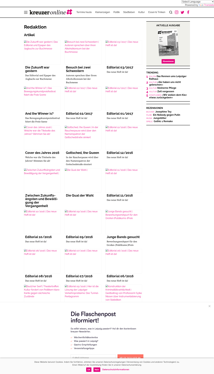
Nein (97, 369)
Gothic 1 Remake (159, 121)
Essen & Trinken (156, 12)
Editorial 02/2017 (79, 113)
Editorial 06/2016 (120, 276)
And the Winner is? (39, 113)
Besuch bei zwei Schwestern (78, 69)
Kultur (141, 12)
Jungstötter (156, 118)
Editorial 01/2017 (120, 113)
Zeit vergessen (161, 91)
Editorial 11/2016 (120, 195)
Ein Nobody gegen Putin (163, 115)
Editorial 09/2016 (79, 237)
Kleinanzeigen (102, 12)
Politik (116, 12)
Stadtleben (129, 12)
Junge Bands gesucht (123, 237)
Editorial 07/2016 (79, 276)
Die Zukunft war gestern (37, 69)
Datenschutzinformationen (115, 369)
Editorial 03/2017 (120, 67)
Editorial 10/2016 (38, 237)
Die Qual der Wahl (80, 195)
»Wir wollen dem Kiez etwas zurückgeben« (168, 96)
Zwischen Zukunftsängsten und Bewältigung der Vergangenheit (41, 200)
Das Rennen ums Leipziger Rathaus (167, 77)
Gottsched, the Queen (82, 153)
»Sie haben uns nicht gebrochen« (165, 83)
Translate (209, 5)
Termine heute (84, 12)
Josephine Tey (158, 111)
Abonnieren (168, 61)
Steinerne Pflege (162, 88)
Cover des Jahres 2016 (42, 153)
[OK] (210, 366)
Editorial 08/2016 (38, 276)
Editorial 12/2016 (120, 153)
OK (88, 369)
